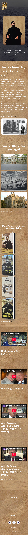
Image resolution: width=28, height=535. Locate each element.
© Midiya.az (14, 527)
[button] (25, 6)
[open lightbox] (14, 162)
